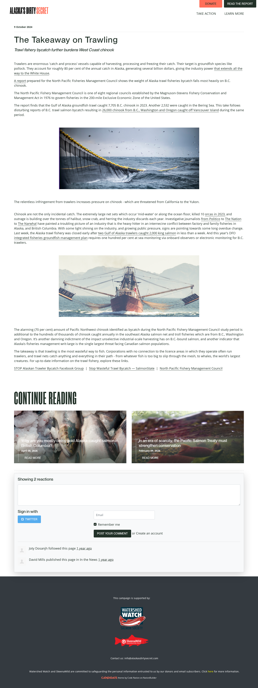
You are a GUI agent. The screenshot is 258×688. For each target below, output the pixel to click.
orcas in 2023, (215, 214)
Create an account (149, 533)
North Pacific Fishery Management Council (191, 368)
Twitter (30, 519)
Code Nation (133, 677)
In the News (88, 559)
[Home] (29, 10)
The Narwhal (27, 223)
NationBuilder (150, 677)
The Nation (233, 219)
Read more (33, 458)
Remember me (109, 524)
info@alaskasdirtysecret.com (141, 658)
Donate (210, 3)
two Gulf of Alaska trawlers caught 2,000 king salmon (137, 233)
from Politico (210, 219)
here (210, 671)
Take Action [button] (206, 13)
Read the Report (240, 3)
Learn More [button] (236, 13)
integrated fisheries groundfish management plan (51, 238)
